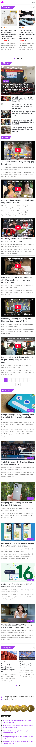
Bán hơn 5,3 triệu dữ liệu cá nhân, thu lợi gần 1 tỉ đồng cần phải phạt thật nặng (17, 359)
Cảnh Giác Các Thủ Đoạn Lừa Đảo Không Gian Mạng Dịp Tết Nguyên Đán (22, 99)
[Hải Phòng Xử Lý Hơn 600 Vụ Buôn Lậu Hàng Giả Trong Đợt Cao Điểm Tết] (2, 104)
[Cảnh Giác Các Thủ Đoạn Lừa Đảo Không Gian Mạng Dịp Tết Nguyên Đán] (6, 98)
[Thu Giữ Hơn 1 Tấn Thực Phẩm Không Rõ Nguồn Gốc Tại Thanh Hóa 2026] (6, 122)
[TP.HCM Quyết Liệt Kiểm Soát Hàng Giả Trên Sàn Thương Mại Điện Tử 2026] (18, 80)
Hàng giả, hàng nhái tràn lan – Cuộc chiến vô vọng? (26, 666)
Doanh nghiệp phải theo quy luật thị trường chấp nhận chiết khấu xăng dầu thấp (8, 668)
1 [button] (14, 58)
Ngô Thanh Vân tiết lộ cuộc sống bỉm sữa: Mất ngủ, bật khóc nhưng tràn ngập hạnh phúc (16, 279)
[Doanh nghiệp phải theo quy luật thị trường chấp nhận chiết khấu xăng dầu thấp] (9, 655)
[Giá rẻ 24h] (2, 2)
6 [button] (21, 58)
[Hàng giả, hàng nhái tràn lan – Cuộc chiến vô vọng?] (27, 655)
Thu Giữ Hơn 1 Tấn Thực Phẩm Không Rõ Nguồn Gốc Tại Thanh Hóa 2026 (23, 122)
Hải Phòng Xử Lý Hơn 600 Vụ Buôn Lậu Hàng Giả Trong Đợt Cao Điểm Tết (22, 106)
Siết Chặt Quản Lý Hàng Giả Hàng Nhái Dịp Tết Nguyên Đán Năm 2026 (23, 113)
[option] (9, 30)
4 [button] (18, 58)
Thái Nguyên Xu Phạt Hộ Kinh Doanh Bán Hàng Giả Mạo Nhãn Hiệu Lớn (22, 129)
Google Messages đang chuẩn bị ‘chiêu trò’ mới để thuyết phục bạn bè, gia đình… (17, 417)
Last (18, 384)
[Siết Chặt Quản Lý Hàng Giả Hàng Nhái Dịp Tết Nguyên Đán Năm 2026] (6, 114)
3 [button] (17, 58)
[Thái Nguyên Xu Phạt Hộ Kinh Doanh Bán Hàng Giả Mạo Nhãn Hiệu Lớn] (6, 130)
